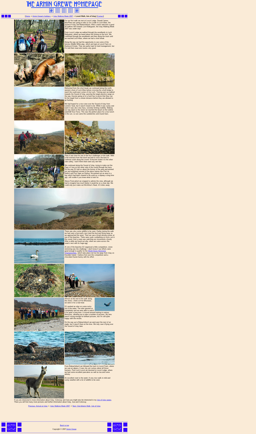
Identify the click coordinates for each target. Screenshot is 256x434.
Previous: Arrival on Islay (38, 406)
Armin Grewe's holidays (42, 16)
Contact (100, 16)
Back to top (64, 425)
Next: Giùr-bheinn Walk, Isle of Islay (87, 406)
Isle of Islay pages (104, 400)
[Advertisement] (64, 415)
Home (27, 16)
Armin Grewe (71, 429)
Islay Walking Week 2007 (63, 16)
